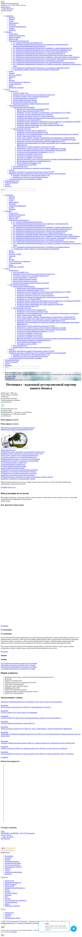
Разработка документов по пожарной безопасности (30, 177)
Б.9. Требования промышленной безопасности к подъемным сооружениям (38, 60)
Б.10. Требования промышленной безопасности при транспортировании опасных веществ (44, 62)
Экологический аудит (20, 166)
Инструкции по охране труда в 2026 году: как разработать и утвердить (25, 709)
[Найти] (5, 369)
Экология (12, 77)
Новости (12, 19)
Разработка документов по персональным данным (18, 479)
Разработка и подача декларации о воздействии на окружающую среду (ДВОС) (44, 112)
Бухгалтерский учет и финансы (19, 82)
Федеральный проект (12, 181)
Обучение (8, 32)
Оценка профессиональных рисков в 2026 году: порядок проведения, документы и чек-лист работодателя (37, 745)
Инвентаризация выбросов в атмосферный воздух (34, 161)
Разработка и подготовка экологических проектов (18, 475)
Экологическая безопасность (18, 105)
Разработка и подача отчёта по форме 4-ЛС (31, 130)
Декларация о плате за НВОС (27, 164)
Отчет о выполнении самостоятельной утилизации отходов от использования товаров (46, 139)
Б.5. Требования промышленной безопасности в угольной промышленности (39, 53)
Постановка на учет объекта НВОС (29, 120)
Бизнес (11, 86)
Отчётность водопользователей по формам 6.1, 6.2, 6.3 (35, 152)
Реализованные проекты (13, 867)
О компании (9, 16)
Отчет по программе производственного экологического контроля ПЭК (41, 150)
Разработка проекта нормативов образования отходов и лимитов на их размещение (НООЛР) (49, 121)
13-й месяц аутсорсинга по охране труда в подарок (18, 665)
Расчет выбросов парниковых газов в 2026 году (17, 725)
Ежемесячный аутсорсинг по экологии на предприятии (32, 168)
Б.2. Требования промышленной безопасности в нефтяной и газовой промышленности (42, 48)
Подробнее (4, 705)
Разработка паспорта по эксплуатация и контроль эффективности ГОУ (41, 141)
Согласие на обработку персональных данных (32, 923)
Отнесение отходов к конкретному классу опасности (35, 114)
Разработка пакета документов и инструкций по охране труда (34, 95)
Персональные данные (12, 918)
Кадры (11, 71)
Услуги (7, 89)
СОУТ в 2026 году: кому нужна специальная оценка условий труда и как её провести (30, 720)
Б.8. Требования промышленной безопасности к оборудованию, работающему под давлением (45, 59)
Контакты (8, 186)
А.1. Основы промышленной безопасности (27, 43)
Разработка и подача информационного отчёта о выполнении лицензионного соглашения (47, 134)
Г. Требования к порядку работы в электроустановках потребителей (36, 69)
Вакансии (12, 30)
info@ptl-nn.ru (5, 7)
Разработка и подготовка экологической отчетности (18, 471)
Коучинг (12, 80)
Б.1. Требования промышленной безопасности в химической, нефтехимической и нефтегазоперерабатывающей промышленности (41, 45)
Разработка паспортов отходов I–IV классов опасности (35, 116)
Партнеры (12, 25)
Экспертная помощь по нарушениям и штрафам (25, 179)
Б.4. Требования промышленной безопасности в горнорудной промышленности (40, 51)
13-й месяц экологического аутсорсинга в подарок (18, 669)
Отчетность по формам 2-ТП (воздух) (29, 155)
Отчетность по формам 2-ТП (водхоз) (29, 154)
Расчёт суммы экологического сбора (29, 136)
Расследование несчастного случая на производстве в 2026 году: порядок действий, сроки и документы (36, 755)
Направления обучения (13, 863)
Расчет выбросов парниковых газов (29, 163)
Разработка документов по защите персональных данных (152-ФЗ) (31, 172)
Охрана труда (13, 34)
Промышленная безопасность (19, 41)
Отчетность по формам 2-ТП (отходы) (30, 157)
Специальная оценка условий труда (25, 98)
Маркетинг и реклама (16, 87)
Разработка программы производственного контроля (31, 103)
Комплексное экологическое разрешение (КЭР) (33, 109)
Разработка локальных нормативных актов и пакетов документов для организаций (37, 173)
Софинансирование (11, 182)
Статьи (11, 21)
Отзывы (11, 28)
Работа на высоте (15, 37)
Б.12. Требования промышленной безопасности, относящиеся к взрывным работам (41, 68)
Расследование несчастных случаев (25, 102)
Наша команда (14, 23)
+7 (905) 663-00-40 (7, 9)
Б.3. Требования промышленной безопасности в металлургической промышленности (42, 50)
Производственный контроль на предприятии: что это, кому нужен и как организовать (30, 703)
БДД (10, 78)
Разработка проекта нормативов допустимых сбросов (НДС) (37, 123)
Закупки (11, 73)
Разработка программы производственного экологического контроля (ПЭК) (43, 118)
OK (3, 935)
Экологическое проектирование (24, 107)
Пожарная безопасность (17, 35)
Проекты (12, 17)
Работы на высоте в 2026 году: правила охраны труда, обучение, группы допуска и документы (33, 750)
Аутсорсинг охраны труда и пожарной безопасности (31, 96)
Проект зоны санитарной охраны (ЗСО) (30, 111)
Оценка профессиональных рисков (25, 100)
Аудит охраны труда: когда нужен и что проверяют (18, 714)
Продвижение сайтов (17, 925)
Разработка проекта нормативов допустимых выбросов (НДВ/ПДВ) (40, 125)
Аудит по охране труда (20, 93)
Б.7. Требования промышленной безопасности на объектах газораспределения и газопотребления (46, 57)
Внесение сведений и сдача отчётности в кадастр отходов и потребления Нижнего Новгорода (49, 159)
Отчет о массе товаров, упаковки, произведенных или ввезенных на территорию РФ (46, 138)
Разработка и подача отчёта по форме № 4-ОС (32, 132)
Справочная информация (17, 26)
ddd (3, 927)
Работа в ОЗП (13, 39)
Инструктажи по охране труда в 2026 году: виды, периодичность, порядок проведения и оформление (35, 730)
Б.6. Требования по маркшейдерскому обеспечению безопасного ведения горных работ (42, 55)
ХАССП (11, 170)
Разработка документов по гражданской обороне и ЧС (31, 175)
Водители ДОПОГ (15, 75)
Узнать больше (10, 378)
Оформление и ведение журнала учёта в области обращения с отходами (41, 148)
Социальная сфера (15, 84)
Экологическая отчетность (22, 129)
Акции (7, 184)
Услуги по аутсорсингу (12, 865)
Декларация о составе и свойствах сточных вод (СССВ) (36, 147)
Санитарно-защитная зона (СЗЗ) (28, 127)
